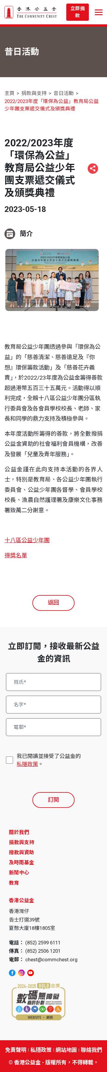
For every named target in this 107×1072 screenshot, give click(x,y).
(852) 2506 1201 (43, 951)
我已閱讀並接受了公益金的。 (49, 760)
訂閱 (53, 799)
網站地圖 (66, 1050)
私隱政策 (27, 764)
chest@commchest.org (51, 959)
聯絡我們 (91, 1050)
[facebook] (12, 973)
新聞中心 (19, 873)
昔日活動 (64, 93)
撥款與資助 (21, 852)
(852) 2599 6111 (43, 943)
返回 (53, 602)
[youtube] (30, 973)
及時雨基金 (21, 862)
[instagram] (21, 973)
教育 (14, 883)
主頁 (9, 93)
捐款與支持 (34, 93)
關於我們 (19, 832)
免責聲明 (15, 1050)
